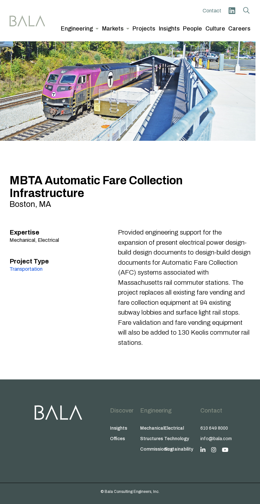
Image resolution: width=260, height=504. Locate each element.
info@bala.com (216, 438)
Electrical (174, 428)
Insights (118, 428)
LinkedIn (232, 10)
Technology (176, 438)
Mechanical (152, 428)
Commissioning (152, 449)
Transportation (26, 269)
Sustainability (176, 449)
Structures (151, 438)
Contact (212, 10)
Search (246, 10)
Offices (117, 438)
